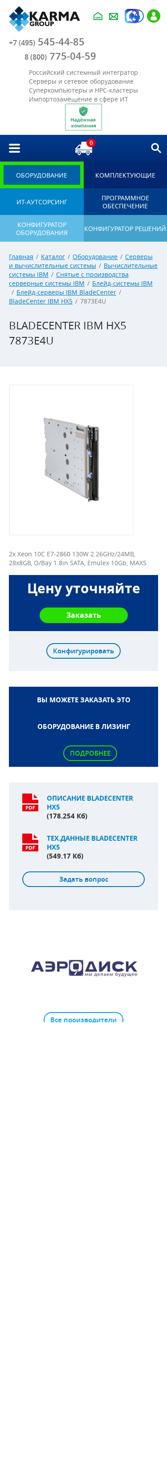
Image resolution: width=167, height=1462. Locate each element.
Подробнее (90, 753)
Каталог (53, 256)
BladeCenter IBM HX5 (41, 301)
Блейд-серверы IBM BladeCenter (66, 292)
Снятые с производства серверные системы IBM (69, 279)
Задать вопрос (83, 879)
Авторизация (137, 16)
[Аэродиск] (83, 967)
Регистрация (153, 16)
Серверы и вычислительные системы (81, 261)
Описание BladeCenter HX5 (90, 803)
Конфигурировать (83, 651)
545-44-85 (47, 42)
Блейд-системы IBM (122, 283)
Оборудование (95, 256)
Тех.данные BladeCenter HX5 (92, 843)
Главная (21, 256)
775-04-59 (60, 56)
